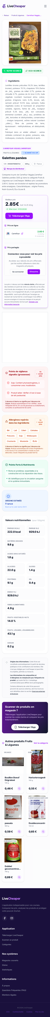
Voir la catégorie (41, 743)
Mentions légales (9, 995)
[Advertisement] (25, 337)
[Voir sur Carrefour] (22, 234)
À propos (6, 985)
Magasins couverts (10, 960)
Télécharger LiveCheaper (12, 935)
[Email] (11, 918)
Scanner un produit (10, 940)
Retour (6, 15)
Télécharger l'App (27, 727)
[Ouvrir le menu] (45, 6)
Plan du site (39, 1012)
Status (5, 965)
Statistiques (7, 970)
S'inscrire (34, 271)
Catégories (6, 944)
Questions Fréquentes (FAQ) (14, 990)
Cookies (29, 1012)
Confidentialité (18, 1012)
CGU (8, 1012)
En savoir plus (40, 374)
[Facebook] (4, 918)
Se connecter (18, 272)
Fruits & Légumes (18, 15)
